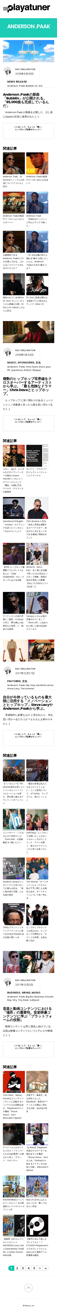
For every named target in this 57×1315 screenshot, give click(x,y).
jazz (48, 366)
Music (11, 362)
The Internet (27, 688)
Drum (42, 366)
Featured (14, 681)
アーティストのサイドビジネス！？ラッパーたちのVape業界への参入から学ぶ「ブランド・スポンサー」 (13, 1154)
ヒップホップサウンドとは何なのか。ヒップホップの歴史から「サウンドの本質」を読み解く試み (36, 934)
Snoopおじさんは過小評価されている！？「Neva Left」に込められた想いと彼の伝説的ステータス (37, 623)
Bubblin (30, 85)
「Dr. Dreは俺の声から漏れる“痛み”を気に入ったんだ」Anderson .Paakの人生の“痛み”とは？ (37, 261)
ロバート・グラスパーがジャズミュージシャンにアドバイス (36, 472)
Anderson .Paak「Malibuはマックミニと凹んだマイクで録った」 (36, 220)
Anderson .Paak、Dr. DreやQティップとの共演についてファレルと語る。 (13, 181)
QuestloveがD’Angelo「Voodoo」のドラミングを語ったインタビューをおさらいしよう (14, 526)
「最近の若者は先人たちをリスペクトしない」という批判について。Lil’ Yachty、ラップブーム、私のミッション (37, 791)
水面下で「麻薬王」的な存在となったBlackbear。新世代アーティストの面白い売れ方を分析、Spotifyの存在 (37, 1103)
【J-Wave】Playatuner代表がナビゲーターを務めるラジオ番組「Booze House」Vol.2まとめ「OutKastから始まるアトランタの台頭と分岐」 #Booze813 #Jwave (37, 1159)
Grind (26, 992)
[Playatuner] (28, 13)
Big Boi (29, 996)
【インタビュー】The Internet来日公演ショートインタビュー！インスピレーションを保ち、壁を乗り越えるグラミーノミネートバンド (14, 793)
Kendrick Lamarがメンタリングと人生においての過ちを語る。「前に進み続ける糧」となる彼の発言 (13, 888)
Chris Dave (32, 366)
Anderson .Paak (16, 85)
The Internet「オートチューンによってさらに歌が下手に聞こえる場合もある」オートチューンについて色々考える (37, 889)
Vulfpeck (34, 999)
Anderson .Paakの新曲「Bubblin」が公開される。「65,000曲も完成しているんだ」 (26, 100)
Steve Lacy (13, 688)
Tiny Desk (23, 999)
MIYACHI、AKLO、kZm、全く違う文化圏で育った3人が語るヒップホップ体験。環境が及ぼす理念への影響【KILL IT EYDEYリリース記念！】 (37, 577)
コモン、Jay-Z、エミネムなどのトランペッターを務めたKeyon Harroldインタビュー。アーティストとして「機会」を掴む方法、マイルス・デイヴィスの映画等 (13, 480)
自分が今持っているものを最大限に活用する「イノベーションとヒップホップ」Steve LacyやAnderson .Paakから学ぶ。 (28, 703)
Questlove (17, 370)
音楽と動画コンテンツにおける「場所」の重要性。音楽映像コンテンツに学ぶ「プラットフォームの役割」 (27, 1014)
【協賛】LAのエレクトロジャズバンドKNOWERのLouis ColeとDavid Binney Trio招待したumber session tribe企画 (13, 1246)
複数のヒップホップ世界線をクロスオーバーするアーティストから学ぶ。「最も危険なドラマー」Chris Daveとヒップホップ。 (27, 386)
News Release (17, 81)
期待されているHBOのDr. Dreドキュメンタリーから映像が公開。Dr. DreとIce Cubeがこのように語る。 (14, 304)
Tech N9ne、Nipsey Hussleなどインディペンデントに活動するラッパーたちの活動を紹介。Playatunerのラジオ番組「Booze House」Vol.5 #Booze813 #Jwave (13, 1106)
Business (13, 992)
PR (8, 370)
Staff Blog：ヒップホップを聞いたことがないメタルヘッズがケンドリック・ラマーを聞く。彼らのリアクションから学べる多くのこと (37, 842)
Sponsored (26, 362)
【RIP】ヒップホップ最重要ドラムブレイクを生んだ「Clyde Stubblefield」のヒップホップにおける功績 (14, 573)
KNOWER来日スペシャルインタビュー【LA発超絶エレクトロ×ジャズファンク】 (14, 1204)
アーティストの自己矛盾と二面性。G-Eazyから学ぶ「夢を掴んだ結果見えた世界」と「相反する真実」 (13, 623)
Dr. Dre (38, 85)
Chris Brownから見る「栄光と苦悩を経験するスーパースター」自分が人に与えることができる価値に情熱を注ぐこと (36, 529)
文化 (38, 362)
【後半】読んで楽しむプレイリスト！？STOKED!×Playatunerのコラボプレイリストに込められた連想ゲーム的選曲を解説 (37, 1246)
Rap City (12, 999)
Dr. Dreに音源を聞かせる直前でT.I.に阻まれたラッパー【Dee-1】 (37, 300)
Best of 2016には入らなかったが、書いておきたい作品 (36, 1203)
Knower (49, 996)
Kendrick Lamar (44, 685)
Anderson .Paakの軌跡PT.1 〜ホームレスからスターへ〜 (13, 219)
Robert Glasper (32, 370)
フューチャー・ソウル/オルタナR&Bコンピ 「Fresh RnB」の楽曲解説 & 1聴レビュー (13, 837)
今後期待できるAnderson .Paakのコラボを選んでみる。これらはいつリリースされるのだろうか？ (13, 261)
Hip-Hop (30, 685)
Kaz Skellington (25, 69)
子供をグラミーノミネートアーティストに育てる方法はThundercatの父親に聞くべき (13, 932)
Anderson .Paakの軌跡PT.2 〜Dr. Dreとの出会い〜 (37, 179)
